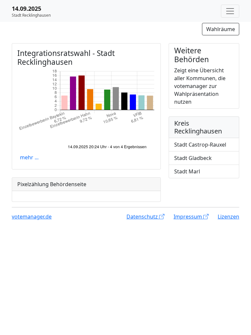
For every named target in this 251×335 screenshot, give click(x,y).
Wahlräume (220, 29)
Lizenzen (228, 216)
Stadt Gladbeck (193, 158)
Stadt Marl (187, 171)
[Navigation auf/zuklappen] (230, 11)
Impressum (188, 216)
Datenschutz (142, 216)
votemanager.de (32, 216)
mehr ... (29, 157)
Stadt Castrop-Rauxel (200, 144)
